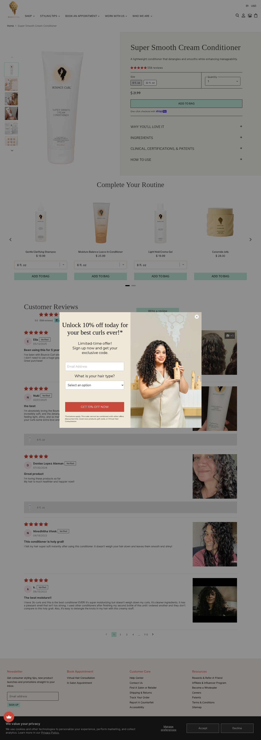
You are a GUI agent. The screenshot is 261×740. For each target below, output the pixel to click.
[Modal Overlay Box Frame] (130, 370)
